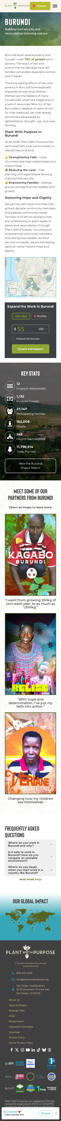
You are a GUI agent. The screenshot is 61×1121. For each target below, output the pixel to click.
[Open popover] (43, 924)
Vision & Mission (18, 1005)
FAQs (12, 1016)
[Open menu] (55, 6)
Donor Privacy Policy (21, 1042)
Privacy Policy (17, 1037)
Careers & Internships (21, 1026)
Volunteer (14, 1032)
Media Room (16, 1021)
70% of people (35, 59)
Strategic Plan (17, 1010)
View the (30, 465)
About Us (14, 999)
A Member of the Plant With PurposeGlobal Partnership (30, 964)
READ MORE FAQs (31, 879)
